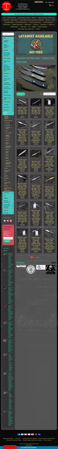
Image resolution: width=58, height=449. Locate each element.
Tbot (5, 180)
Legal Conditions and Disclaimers (47, 438)
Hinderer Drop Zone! (15, 20)
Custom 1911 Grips (7, 183)
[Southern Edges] (6, 6)
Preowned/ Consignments (42, 27)
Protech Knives (44, 25)
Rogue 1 (7, 160)
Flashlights (34, 27)
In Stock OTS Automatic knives (36, 22)
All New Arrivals (6, 20)
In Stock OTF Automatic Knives (22, 22)
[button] (29, 447)
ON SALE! (53, 20)
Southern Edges (28, 443)
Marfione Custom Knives (18, 25)
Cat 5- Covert (8, 132)
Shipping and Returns (8, 438)
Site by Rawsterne (29, 444)
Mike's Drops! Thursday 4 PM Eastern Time (46, 17)
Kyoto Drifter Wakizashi (8, 147)
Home (4, 17)
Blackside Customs (15, 27)
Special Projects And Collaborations (7, 189)
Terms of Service (47, 440)
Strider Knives (24, 27)
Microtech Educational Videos (14, 440)
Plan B (7, 155)
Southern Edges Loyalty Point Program (32, 440)
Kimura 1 (8, 140)
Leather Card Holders (7, 171)
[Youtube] (8, 220)
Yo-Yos (5, 185)
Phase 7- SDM (7, 152)
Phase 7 (7, 149)
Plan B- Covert (7, 158)
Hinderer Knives (29, 25)
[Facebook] (4, 220)
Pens (29, 27)
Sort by (41, 94)
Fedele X (7, 138)
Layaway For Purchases (11, 17)
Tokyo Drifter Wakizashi (8, 163)
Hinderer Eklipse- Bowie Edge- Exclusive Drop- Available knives (32, 20)
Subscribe (7, 241)
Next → (38, 257)
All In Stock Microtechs (49, 22)
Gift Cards (38, 29)
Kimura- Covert (7, 143)
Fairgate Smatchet (8, 135)
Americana (8, 125)
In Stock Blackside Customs (6, 117)
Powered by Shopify (29, 446)
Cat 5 (7, 130)
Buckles (6, 168)
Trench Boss (8, 166)
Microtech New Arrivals (9, 22)
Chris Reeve (36, 25)
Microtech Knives (7, 25)
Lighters (6, 176)
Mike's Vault (47, 20)
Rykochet (6, 178)
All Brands (34, 18)
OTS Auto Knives (8, 121)
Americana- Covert (8, 128)
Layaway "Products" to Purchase (24, 17)
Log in (36, 1)
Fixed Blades (8, 123)
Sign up (40, 1)
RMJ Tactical (52, 25)
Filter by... (20, 94)
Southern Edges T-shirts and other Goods (26, 29)
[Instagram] (11, 220)
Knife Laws (18, 438)
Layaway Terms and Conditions (29, 438)
